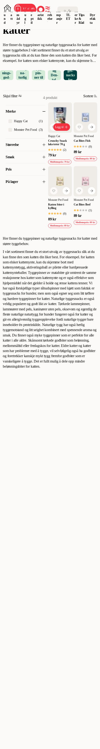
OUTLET (68, 15)
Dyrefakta (93, 19)
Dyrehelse (49, 15)
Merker (76, 16)
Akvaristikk (40, 15)
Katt (11, 15)
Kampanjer (59, 16)
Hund (5, 16)
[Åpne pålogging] (7, 8)
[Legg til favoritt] (79, 127)
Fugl (25, 16)
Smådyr (18, 16)
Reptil (32, 16)
